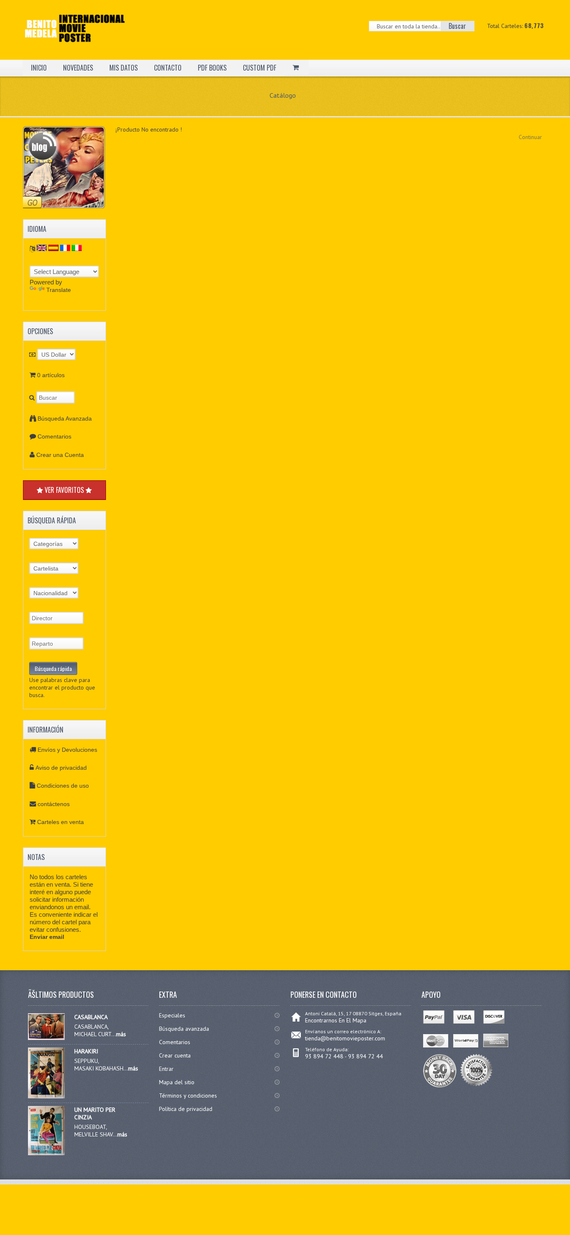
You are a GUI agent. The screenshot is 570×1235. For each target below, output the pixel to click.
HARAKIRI (86, 1051)
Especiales (172, 1015)
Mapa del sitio (176, 1082)
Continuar (530, 137)
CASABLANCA (91, 1017)
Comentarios (54, 436)
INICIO (39, 68)
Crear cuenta (175, 1055)
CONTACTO (168, 68)
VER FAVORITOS (64, 490)
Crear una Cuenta (60, 454)
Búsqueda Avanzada (65, 418)
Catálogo (283, 95)
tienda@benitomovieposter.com (345, 1038)
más (121, 1034)
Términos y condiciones (188, 1095)
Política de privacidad (185, 1109)
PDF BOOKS (212, 68)
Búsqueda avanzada (184, 1028)
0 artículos (51, 375)
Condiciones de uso (63, 785)
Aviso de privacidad (61, 767)
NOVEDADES (78, 68)
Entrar (166, 1069)
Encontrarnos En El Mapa (335, 1020)
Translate (58, 290)
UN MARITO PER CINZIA (94, 1113)
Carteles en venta (60, 822)
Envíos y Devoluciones (67, 749)
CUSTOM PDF (259, 68)
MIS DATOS (123, 68)
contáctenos (54, 804)
